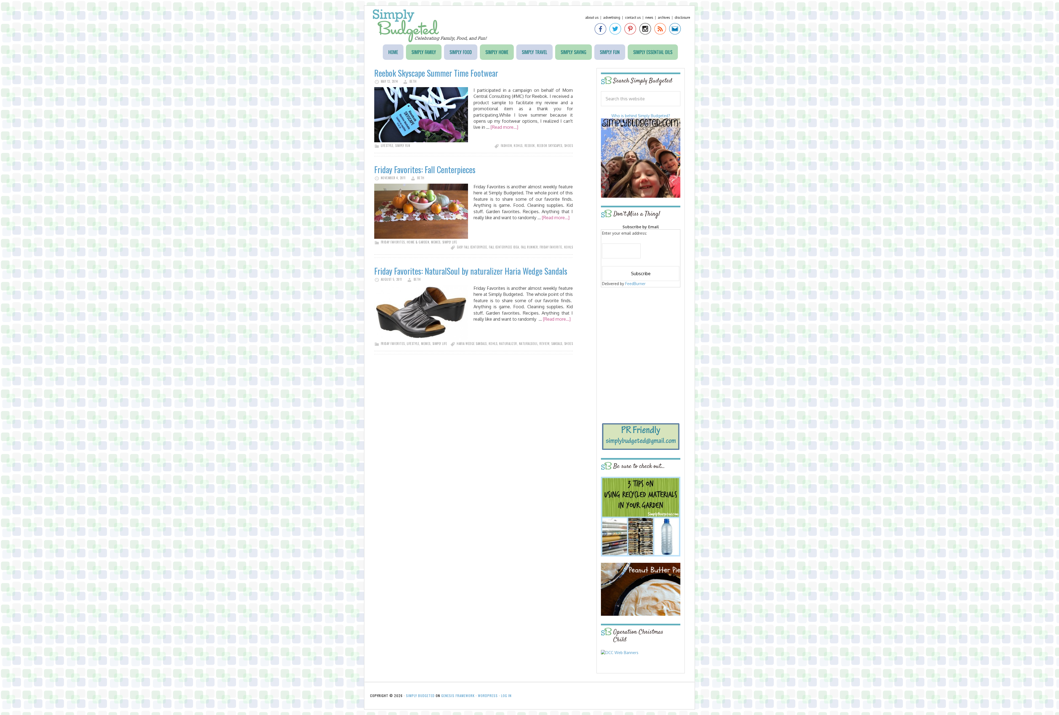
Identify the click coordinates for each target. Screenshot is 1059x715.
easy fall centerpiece (472, 247)
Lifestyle (387, 145)
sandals (556, 343)
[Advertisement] (640, 328)
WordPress (488, 695)
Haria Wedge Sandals (472, 343)
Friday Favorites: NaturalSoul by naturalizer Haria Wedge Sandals (470, 271)
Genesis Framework (458, 695)
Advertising (611, 17)
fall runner (529, 247)
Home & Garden (418, 242)
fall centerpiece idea (504, 247)
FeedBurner (635, 283)
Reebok (530, 145)
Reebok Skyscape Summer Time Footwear (436, 73)
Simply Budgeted (430, 26)
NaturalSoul (528, 343)
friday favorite (551, 247)
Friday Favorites (393, 242)
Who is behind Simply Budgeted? (640, 115)
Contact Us (633, 17)
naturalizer (508, 343)
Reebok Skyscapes (549, 145)
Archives (664, 17)
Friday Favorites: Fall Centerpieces (424, 169)
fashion (506, 145)
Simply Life (449, 242)
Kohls (518, 145)
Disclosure (682, 17)
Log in (506, 695)
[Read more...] (504, 127)
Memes (435, 242)
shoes (568, 145)
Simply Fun (402, 145)
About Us (591, 17)
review (544, 343)
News (649, 17)
